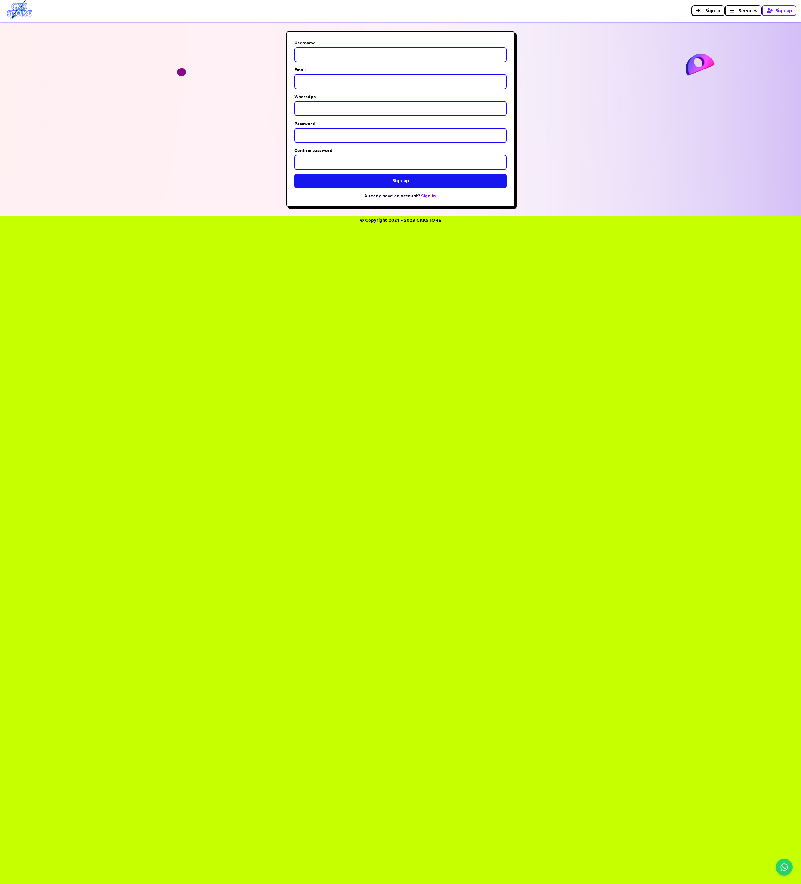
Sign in (712, 10)
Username (304, 42)
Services (747, 10)
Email (300, 69)
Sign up (783, 10)
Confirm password (313, 150)
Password (304, 123)
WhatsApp (305, 96)
